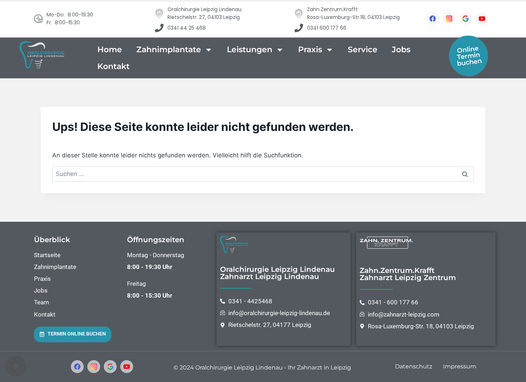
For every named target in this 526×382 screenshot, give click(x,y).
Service (363, 49)
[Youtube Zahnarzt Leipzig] (482, 18)
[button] (72, 334)
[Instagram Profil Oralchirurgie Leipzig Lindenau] (449, 18)
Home (109, 49)
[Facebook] (432, 18)
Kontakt (113, 66)
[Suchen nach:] (263, 173)
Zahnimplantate (168, 49)
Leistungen (249, 49)
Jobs (401, 49)
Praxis (310, 49)
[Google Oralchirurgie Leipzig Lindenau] (465, 18)
